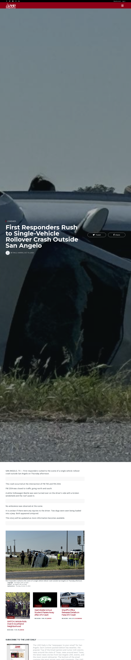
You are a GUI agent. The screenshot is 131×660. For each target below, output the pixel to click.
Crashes (11, 221)
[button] (97, 235)
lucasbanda (78, 618)
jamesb (22, 630)
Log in (123, 1)
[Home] (11, 5)
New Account (117, 1)
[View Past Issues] (18, 654)
